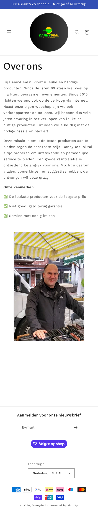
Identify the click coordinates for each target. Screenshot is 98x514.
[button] (9, 32)
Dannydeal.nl (40, 505)
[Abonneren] (76, 427)
